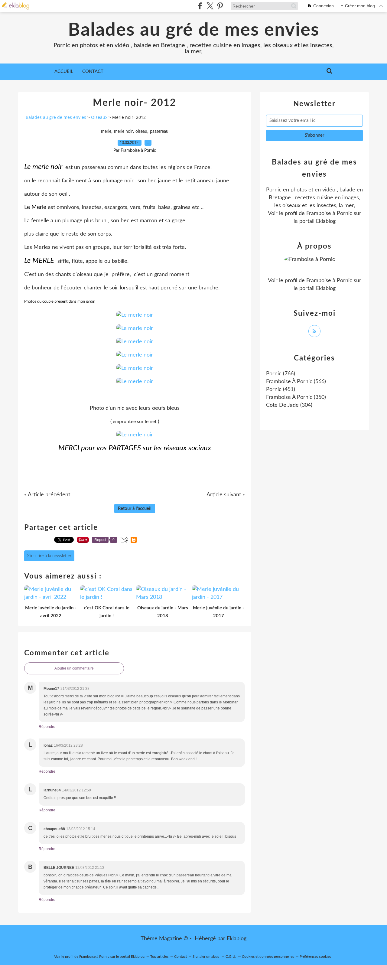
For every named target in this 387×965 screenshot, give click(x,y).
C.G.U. (231, 956)
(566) (296, 381)
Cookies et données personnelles (268, 956)
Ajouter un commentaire (74, 668)
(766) (280, 374)
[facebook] (200, 5)
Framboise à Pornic (329, 213)
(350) (296, 397)
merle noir (123, 131)
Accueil (63, 71)
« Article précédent (47, 494)
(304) (289, 405)
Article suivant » (226, 494)
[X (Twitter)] (210, 5)
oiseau (141, 131)
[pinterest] (220, 5)
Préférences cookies (315, 956)
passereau (159, 131)
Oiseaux (99, 117)
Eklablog (236, 938)
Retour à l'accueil (134, 508)
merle (106, 131)
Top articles (159, 956)
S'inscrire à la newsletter (49, 556)
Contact (92, 71)
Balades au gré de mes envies (193, 30)
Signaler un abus (206, 956)
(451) (280, 389)
